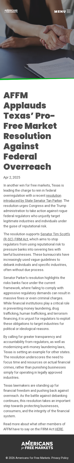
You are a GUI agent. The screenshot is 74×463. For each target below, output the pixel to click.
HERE (59, 429)
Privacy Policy (59, 458)
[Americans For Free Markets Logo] (11, 11)
